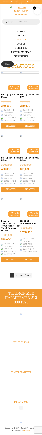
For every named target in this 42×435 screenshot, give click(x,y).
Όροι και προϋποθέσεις (21, 377)
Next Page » (25, 275)
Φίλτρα (7, 64)
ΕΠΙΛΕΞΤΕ (10, 126)
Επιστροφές (21, 390)
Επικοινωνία (21, 364)
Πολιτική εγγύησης (21, 394)
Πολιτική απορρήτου (21, 381)
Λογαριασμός (21, 347)
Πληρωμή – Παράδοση (21, 386)
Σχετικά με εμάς (21, 360)
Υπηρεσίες (21, 356)
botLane (26, 430)
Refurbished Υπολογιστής (21, 351)
